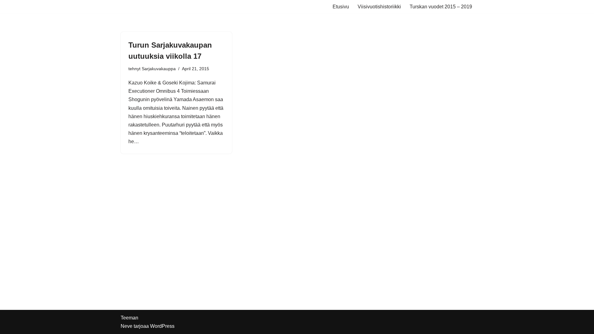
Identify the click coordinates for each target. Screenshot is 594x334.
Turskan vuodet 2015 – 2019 (441, 6)
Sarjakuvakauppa (159, 68)
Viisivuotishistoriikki (379, 6)
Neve (126, 326)
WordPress (162, 326)
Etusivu (341, 6)
